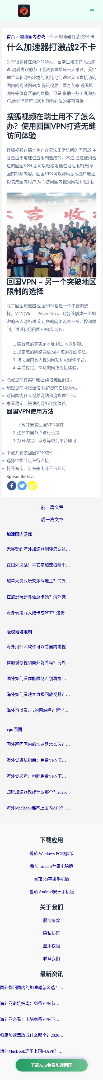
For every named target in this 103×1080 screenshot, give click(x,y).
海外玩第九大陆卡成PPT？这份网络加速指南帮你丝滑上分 (38, 613)
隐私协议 (51, 933)
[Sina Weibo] (32, 485)
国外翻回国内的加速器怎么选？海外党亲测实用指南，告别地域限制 (38, 744)
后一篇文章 (52, 519)
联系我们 (51, 958)
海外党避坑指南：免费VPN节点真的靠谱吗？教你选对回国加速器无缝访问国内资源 (38, 760)
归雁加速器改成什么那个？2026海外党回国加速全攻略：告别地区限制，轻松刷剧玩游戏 (38, 792)
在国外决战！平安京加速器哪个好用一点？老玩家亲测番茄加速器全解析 (38, 565)
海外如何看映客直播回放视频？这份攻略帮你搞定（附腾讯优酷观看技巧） (38, 694)
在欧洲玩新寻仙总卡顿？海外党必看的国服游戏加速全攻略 (38, 597)
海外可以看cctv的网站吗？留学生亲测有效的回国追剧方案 (38, 710)
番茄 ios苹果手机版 (51, 879)
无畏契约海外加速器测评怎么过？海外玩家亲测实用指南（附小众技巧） (38, 549)
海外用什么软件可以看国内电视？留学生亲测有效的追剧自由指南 (38, 646)
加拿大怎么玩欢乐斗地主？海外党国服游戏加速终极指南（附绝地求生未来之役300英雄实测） (38, 581)
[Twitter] (22, 485)
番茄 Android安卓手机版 (51, 892)
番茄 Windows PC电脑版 (51, 853)
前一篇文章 (52, 507)
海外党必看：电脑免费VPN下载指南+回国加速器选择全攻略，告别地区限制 (38, 776)
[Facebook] (11, 485)
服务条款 (51, 920)
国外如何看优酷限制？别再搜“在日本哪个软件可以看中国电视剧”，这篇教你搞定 (38, 678)
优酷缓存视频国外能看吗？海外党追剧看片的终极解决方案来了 (38, 662)
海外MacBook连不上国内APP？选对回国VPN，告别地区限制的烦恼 (38, 808)
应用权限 (51, 946)
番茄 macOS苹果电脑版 (51, 866)
